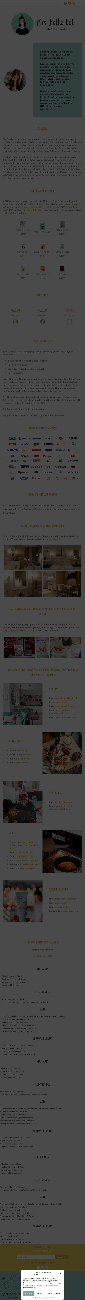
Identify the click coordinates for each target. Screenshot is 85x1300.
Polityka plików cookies (36, 1297)
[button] (61, 1273)
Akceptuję (28, 1293)
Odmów (40, 1293)
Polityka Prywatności (49, 1297)
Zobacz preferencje (54, 1293)
